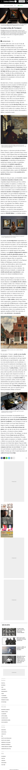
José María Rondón (6, 41)
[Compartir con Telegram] (9, 458)
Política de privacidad (6, 738)
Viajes (2, 693)
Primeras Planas (5, 699)
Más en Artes (6, 625)
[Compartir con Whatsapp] (7, 458)
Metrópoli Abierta (5, 709)
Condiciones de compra (6, 746)
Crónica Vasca (4, 711)
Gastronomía (4, 697)
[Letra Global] (9, 1)
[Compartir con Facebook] (2, 458)
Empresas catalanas (5, 742)
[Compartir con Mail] (12, 458)
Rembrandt (24, 170)
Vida (2, 687)
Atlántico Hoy (4, 718)
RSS (2, 736)
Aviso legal (3, 731)
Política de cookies (5, 740)
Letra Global (4, 715)
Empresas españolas (5, 744)
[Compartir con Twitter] (4, 458)
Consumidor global (5, 720)
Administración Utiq (6, 748)
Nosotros (3, 729)
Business (3, 685)
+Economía (3, 695)
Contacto (3, 734)
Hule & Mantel (4, 722)
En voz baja (3, 702)
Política (3, 683)
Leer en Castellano (4, 3)
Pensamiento (4, 691)
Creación (3, 689)
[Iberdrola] (20, 6)
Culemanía (3, 713)
